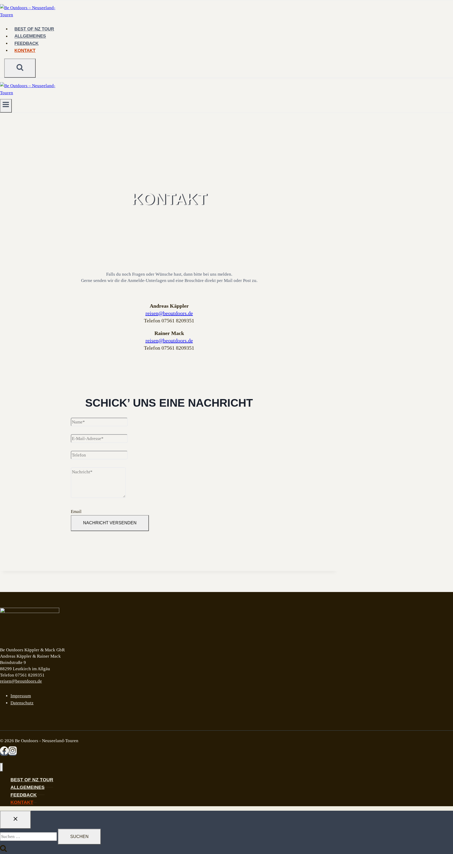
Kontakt (24, 50)
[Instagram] (12, 753)
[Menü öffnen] (6, 106)
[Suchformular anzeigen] (20, 68)
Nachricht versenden (110, 523)
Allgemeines (30, 36)
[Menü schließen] (1, 767)
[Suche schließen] (15, 820)
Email (76, 511)
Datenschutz (22, 702)
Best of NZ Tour (34, 29)
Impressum (20, 695)
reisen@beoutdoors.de (169, 313)
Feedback (26, 43)
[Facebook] (4, 753)
